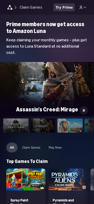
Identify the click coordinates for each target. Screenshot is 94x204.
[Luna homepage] (10, 8)
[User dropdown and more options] (83, 7)
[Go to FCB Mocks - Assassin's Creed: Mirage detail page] (47, 88)
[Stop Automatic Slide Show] (84, 110)
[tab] (15, 125)
